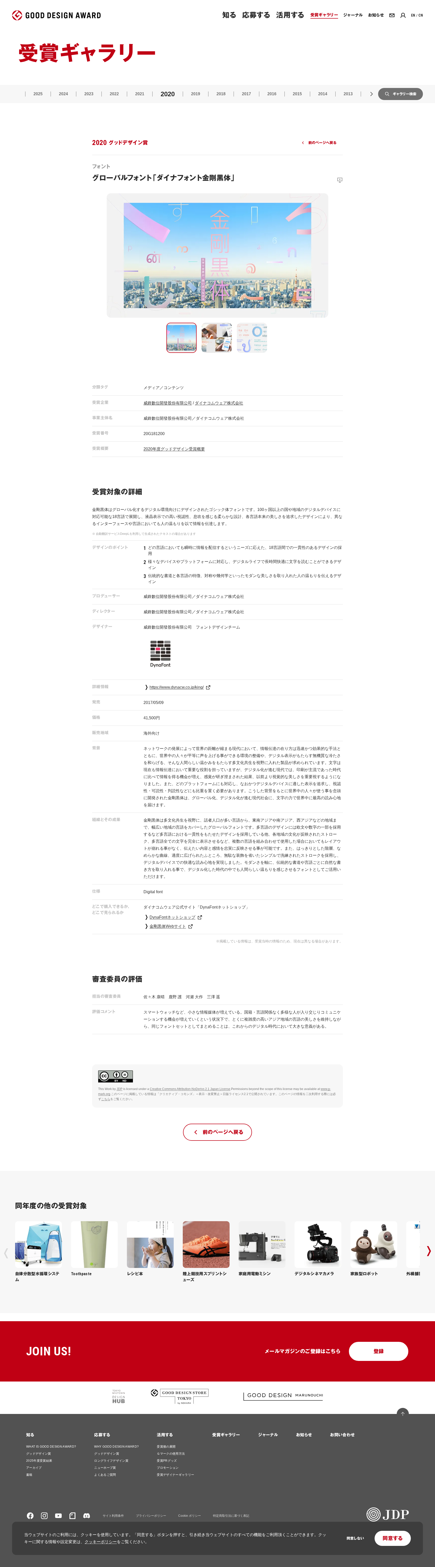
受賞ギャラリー (226, 1435)
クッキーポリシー (101, 1542)
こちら (105, 1099)
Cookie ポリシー (189, 1515)
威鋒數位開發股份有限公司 (167, 403)
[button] (181, 338)
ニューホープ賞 (105, 1467)
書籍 (29, 1475)
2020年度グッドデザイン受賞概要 (174, 449)
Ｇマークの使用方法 (171, 1453)
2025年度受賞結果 (39, 1460)
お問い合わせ (342, 1435)
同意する (393, 1538)
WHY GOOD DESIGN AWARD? (116, 1446)
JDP (119, 1089)
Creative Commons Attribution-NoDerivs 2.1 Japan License (190, 1089)
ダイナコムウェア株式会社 (219, 403)
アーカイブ (34, 1467)
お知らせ (304, 1435)
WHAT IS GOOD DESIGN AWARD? (51, 1446)
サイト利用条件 (113, 1515)
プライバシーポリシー (151, 1515)
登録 (379, 1351)
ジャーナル (268, 1435)
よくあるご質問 (105, 1475)
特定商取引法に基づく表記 (231, 1515)
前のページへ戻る (322, 143)
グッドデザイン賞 (38, 1453)
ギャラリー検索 (404, 94)
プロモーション (167, 1467)
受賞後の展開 (166, 1446)
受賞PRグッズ (167, 1460)
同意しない (355, 1538)
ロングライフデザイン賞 (111, 1460)
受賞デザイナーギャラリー (175, 1475)
